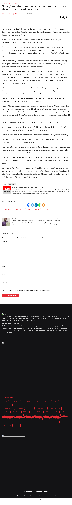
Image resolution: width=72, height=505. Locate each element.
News (28, 209)
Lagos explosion (36, 411)
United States (7, 425)
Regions (39, 418)
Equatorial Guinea (55, 408)
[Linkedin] (36, 205)
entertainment (41, 408)
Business (37, 401)
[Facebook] (28, 205)
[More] (43, 205)
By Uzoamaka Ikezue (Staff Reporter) (11, 14)
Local (56, 411)
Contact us (42, 496)
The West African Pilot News (49, 422)
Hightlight (19, 209)
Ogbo (46, 415)
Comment (5, 241)
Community (6, 405)
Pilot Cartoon (7, 418)
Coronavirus (17, 405)
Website (4, 282)
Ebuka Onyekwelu (47, 405)
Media (64, 411)
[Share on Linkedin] (67, 17)
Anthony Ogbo (15, 401)
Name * (4, 266)
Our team (19, 496)
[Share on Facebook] (60, 17)
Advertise (50, 496)
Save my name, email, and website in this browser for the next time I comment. (26, 290)
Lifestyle (47, 411)
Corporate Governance (30, 496)
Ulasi (62, 422)
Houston (25, 411)
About (4, 184)
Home (12, 496)
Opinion (64, 415)
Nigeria (37, 209)
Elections (30, 408)
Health (6, 411)
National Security (8, 415)
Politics (46, 209)
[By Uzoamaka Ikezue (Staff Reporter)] (7, 193)
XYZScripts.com (46, 499)
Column (55, 401)
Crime (26, 405)
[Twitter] (32, 205)
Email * (4, 274)
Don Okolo (35, 405)
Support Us (58, 496)
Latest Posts (12, 184)
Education (20, 408)
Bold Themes (7, 209)
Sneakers (57, 418)
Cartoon (46, 401)
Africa (5, 401)
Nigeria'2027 (37, 415)
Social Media (15, 422)
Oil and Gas (54, 415)
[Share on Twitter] (63, 17)
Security (48, 418)
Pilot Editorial (19, 418)
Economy (59, 405)
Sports (24, 422)
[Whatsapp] (39, 205)
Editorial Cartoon (8, 408)
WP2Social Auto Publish (28, 499)
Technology (34, 422)
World (17, 425)
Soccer (5, 422)
